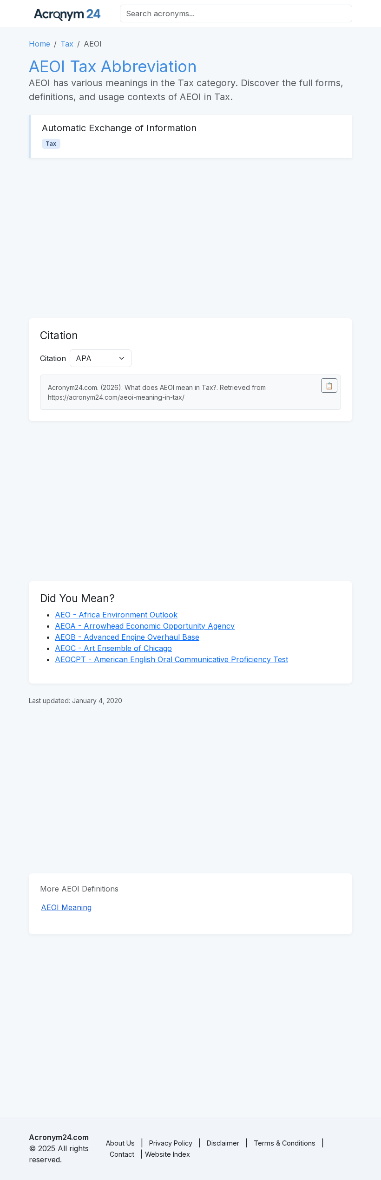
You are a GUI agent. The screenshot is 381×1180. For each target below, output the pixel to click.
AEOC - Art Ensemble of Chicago (113, 648)
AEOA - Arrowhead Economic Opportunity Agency (145, 625)
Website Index (167, 1154)
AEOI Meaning (66, 907)
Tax (66, 43)
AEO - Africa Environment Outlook (116, 614)
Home (39, 43)
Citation (53, 358)
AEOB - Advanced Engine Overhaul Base (127, 637)
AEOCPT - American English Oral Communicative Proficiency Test (171, 659)
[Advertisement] (190, 238)
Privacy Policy (170, 1143)
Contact (122, 1154)
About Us (120, 1143)
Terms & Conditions (284, 1143)
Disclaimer (223, 1143)
